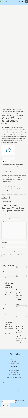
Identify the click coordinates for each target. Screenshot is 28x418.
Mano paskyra (14, 359)
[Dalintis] (6, 414)
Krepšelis (14, 361)
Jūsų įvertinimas (5, 218)
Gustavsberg (15, 113)
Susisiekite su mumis (14, 363)
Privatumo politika (14, 372)
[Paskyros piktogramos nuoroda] (19, 1)
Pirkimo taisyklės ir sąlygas (14, 374)
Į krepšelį (5, 161)
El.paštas (3, 247)
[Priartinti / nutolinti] (14, 414)
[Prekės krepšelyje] (23, 1)
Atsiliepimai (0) (8, 171)
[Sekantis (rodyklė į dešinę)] (6, 417)
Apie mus (14, 358)
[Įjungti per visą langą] (10, 414)
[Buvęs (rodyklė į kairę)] (2, 417)
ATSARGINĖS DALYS (10, 109)
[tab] (16, 170)
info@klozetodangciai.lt (6, 196)
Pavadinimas (4, 242)
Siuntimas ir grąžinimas (14, 370)
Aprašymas (7, 169)
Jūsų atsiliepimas (5, 221)
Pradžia (3, 109)
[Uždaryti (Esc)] (2, 414)
